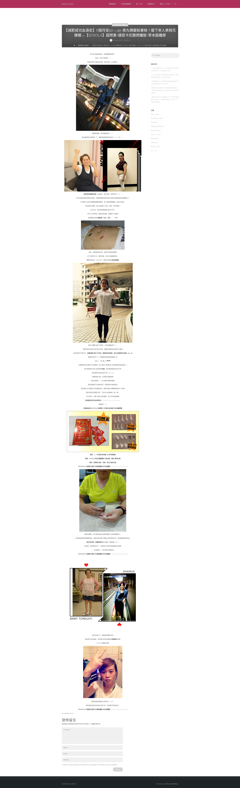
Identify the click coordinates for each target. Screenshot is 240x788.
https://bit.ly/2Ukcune (112, 400)
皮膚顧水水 (154, 122)
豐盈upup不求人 (156, 134)
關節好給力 (154, 142)
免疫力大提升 (155, 114)
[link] (175, 4)
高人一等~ (154, 151)
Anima (167, 784)
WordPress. (174, 784)
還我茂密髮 (154, 138)
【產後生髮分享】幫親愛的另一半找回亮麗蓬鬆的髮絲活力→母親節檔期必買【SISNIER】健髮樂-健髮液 (165, 99)
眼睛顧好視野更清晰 (157, 126)
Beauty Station (68, 4)
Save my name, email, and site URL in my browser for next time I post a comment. (90, 765)
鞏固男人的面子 (156, 146)
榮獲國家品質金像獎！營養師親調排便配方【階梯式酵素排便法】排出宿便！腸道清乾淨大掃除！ (165, 90)
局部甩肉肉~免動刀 (120, 24)
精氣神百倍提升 (156, 130)
